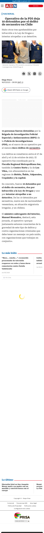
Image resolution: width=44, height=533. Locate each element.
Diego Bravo (7, 80)
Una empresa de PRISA (22, 515)
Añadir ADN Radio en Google (17, 90)
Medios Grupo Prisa (22, 521)
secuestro (34, 148)
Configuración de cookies (22, 509)
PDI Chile (8, 278)
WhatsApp (40, 73)
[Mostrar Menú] (2, 6)
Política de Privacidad (14, 506)
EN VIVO (35, 6)
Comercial (10, 503)
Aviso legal (33, 503)
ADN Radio (11, 6)
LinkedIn (34, 73)
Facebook (23, 73)
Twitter (29, 73)
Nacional (8, 14)
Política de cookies (30, 506)
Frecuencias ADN (22, 503)
